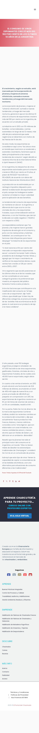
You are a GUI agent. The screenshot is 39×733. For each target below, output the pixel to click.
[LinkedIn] (16, 481)
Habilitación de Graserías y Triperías (15, 628)
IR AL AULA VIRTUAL (19, 515)
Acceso (4, 679)
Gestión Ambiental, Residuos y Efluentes (16, 600)
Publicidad (5, 675)
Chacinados (6, 647)
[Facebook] (3, 481)
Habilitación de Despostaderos (13, 632)
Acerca (4, 668)
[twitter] (14, 575)
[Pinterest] (10, 481)
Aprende (16, 13)
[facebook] (8, 575)
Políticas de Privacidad (19, 695)
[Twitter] (6, 481)
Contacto (5, 672)
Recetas (5, 654)
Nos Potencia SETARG (19, 697)
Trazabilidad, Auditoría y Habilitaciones (16, 596)
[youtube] (30, 575)
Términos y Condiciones (19, 692)
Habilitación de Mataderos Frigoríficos (15, 625)
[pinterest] (25, 575)
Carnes (4, 650)
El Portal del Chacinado (22, 705)
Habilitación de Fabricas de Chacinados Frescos (19, 615)
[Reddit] (19, 481)
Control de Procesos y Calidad (13, 593)
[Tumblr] (13, 481)
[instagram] (19, 575)
